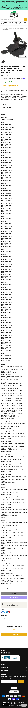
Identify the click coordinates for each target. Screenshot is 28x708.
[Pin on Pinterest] (9, 612)
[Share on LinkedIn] (7, 612)
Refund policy (13, 702)
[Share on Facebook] (2, 612)
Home (2, 27)
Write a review (14, 634)
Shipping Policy (21, 702)
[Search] (25, 19)
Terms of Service (6, 702)
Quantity (2, 585)
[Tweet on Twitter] (4, 612)
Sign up (21, 681)
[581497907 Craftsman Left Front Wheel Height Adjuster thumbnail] (3, 61)
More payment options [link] (14, 600)
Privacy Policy (14, 703)
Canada (13, 691)
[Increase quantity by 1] (12, 589)
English (13, 688)
